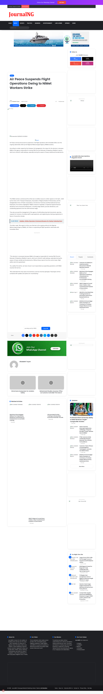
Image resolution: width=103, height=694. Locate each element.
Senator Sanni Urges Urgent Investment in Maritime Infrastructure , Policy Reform (86, 586)
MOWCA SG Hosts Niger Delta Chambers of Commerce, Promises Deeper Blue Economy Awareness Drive (85, 304)
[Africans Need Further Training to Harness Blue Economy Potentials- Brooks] (55, 408)
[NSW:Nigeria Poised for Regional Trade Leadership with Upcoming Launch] (74, 568)
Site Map (89, 688)
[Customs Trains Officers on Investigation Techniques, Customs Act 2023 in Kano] (74, 448)
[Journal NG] (21, 14)
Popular (81, 257)
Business (37, 23)
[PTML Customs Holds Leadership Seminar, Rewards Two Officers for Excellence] (74, 439)
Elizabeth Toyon (15, 101)
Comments (90, 257)
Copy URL (45, 328)
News (15, 23)
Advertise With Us (68, 688)
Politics (29, 23)
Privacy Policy (83, 688)
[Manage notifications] (3, 690)
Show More (81, 466)
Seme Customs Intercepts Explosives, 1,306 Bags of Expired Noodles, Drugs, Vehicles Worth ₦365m (86, 430)
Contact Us (76, 688)
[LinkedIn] (30, 335)
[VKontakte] (41, 335)
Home (10, 23)
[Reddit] (37, 335)
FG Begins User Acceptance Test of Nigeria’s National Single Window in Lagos (86, 577)
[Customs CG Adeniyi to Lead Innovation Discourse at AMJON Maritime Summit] (74, 265)
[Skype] (44, 335)
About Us (61, 688)
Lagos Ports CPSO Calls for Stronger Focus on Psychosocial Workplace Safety (86, 560)
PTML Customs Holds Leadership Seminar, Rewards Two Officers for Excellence (85, 439)
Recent (72, 257)
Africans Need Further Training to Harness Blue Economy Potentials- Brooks (55, 416)
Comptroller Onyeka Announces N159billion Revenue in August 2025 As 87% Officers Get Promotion (86, 596)
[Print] (55, 335)
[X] (26, 335)
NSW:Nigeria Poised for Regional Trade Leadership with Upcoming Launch (85, 569)
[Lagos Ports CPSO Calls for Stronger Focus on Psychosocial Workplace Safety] (74, 559)
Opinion (67, 23)
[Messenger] (48, 335)
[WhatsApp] (22, 657)
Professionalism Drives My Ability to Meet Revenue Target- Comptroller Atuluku (81, 419)
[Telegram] (20, 657)
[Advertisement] (66, 13)
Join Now (61, 2)
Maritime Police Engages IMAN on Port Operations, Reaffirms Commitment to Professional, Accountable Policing (17, 417)
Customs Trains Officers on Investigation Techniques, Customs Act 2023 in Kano (86, 448)
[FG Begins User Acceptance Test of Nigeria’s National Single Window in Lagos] (74, 577)
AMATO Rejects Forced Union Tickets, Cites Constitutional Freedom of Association (37, 520)
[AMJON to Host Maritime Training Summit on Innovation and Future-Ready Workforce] (74, 294)
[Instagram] (18, 657)
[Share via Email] (52, 335)
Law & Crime (58, 23)
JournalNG (14, 688)
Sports (22, 23)
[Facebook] (23, 335)
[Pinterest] (34, 335)
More (74, 23)
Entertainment (47, 23)
